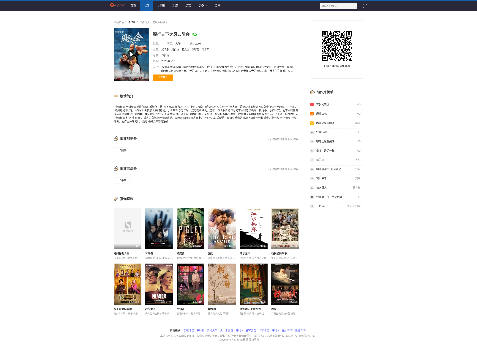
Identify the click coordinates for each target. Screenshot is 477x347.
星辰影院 (287, 330)
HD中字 (122, 180)
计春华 (206, 49)
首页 (133, 5)
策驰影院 (300, 330)
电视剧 (161, 5)
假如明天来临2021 (250, 309)
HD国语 (122, 150)
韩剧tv (239, 330)
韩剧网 (275, 330)
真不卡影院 (226, 330)
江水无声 (245, 253)
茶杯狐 (200, 330)
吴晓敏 (165, 49)
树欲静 (212, 309)
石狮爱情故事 (279, 253)
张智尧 (196, 49)
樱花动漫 (189, 330)
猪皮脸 (180, 253)
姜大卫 (185, 49)
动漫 (175, 5)
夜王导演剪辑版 (123, 309)
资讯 (217, 5)
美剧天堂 (212, 330)
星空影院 (251, 330)
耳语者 (149, 253)
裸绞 (274, 309)
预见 (210, 253)
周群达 (175, 49)
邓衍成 (165, 55)
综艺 (188, 5)
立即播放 (163, 77)
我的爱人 (150, 309)
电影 (146, 5)
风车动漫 (264, 330)
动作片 (132, 22)
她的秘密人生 (121, 253)
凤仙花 (180, 309)
